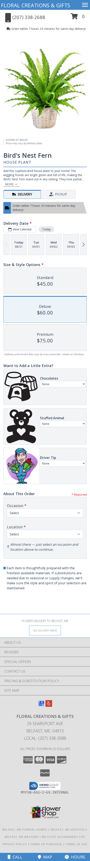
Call (16, 857)
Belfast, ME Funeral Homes (25, 829)
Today (46, 229)
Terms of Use (76, 844)
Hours (77, 857)
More (9, 184)
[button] (78, 18)
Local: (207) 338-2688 (45, 738)
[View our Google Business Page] (41, 705)
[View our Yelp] (48, 705)
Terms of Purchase (46, 844)
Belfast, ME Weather (22, 837)
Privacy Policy (15, 844)
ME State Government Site (63, 837)
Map (46, 857)
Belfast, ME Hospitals (69, 829)
